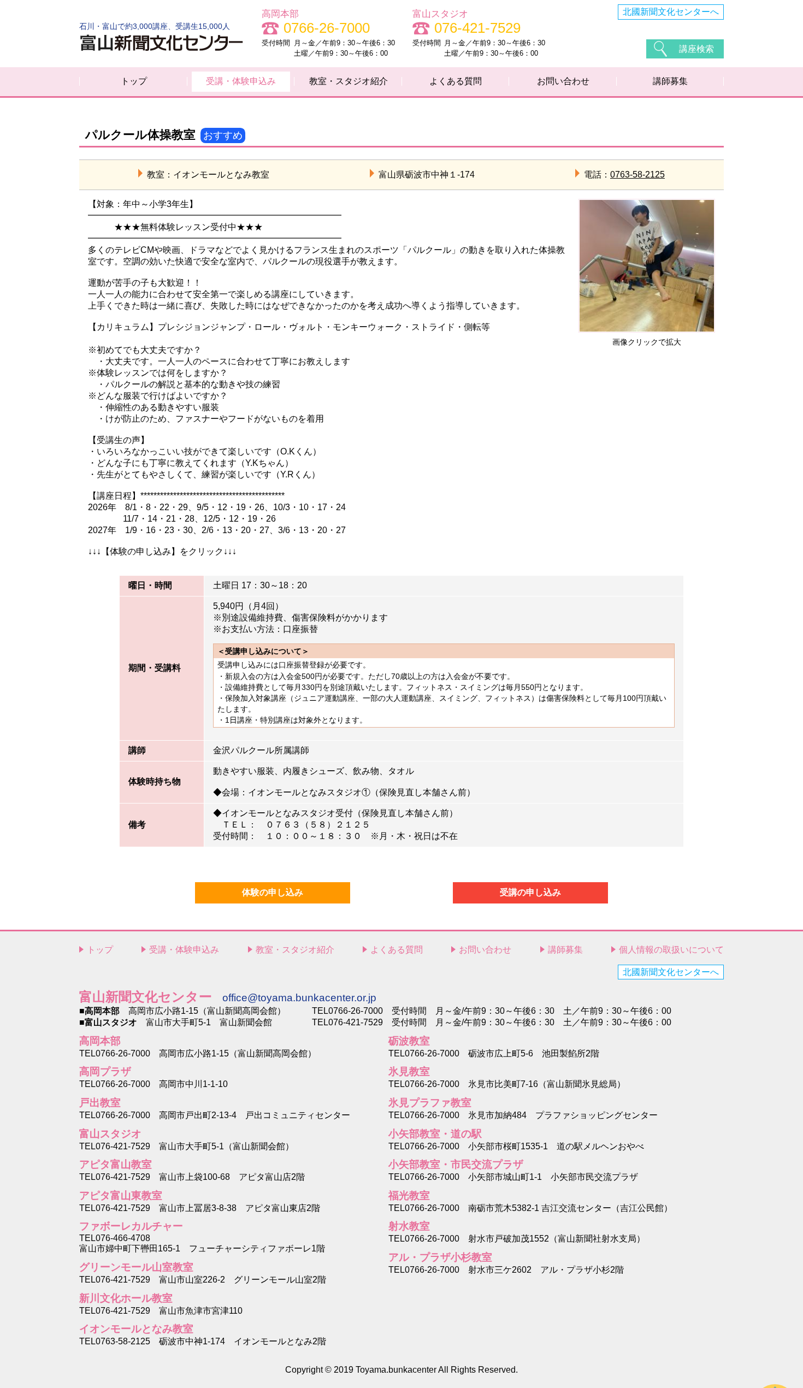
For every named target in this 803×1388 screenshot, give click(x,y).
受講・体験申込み (241, 81)
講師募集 (670, 81)
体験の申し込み (272, 892)
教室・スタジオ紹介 (348, 81)
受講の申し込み (530, 892)
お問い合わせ (563, 81)
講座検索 (696, 49)
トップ (134, 81)
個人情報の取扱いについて (671, 949)
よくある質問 (455, 81)
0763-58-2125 (637, 174)
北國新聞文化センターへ (671, 11)
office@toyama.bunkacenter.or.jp (299, 997)
